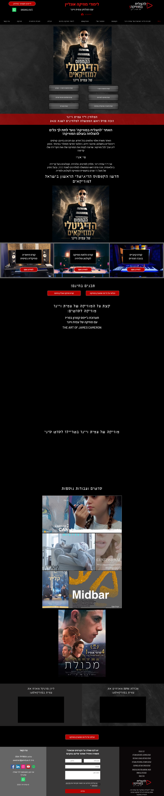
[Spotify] (34, 767)
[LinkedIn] (18, 767)
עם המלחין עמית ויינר (81, 9)
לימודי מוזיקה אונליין (82, 4)
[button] (114, 21)
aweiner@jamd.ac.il (21, 760)
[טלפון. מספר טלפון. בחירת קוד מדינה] (68, 761)
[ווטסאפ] (14, 10)
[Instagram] (23, 767)
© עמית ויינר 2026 (23, 784)
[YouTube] (28, 767)
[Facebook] (13, 767)
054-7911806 (21, 756)
